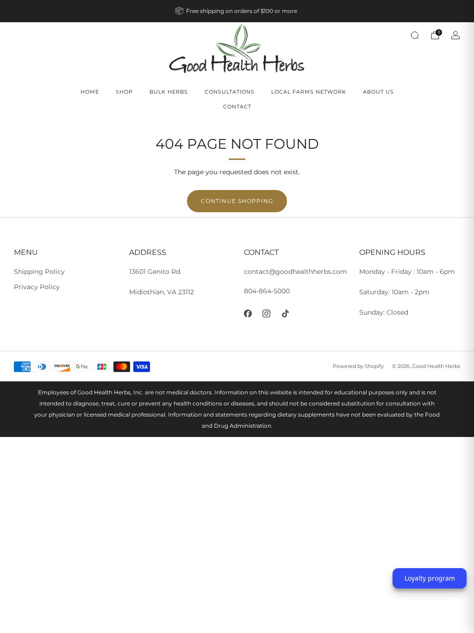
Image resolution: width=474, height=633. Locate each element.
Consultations (230, 92)
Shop (124, 92)
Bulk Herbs (169, 92)
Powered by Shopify (358, 366)
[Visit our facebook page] (247, 313)
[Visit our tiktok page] (285, 313)
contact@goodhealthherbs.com (295, 271)
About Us (378, 92)
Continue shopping (237, 200)
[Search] (414, 35)
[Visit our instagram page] (266, 313)
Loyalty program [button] (430, 578)
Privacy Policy (37, 287)
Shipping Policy (39, 271)
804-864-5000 (267, 291)
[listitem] (237, 11)
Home (90, 92)
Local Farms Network (308, 92)
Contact (237, 106)
